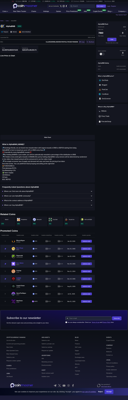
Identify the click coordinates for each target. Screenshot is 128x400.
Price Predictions (72, 11)
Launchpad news (80, 360)
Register (113, 6)
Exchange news (79, 357)
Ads (43, 358)
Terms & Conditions (112, 363)
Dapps (77, 350)
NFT (76, 367)
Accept (109, 391)
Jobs (85, 11)
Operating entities (111, 376)
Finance (77, 343)
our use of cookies (89, 392)
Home (1, 20)
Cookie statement (111, 369)
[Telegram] (55, 385)
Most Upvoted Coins (12, 350)
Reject (100, 391)
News (76, 340)
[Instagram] (63, 6)
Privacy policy (110, 366)
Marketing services (47, 362)
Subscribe (117, 318)
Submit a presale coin (48, 343)
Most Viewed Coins (12, 354)
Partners (108, 348)
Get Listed (100, 6)
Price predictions (11, 368)
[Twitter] (61, 6)
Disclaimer (109, 373)
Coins (4, 11)
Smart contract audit (48, 373)
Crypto (77, 374)
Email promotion (46, 365)
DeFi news (78, 347)
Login (108, 6)
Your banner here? (121, 15)
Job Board (9, 376)
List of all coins (10, 340)
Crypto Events (97, 11)
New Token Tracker (19, 11)
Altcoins (77, 364)
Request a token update (13, 360)
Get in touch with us (106, 386)
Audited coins (46, 376)
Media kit (109, 351)
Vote (111, 39)
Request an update (47, 350)
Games (58, 11)
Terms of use (95, 322)
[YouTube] (64, 385)
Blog (109, 11)
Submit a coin (10, 357)
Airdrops (46, 11)
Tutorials (77, 371)
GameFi (77, 354)
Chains (33, 11)
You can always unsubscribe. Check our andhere (90, 322)
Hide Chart (47, 137)
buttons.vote (86, 241)
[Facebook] (66, 6)
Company (121, 11)
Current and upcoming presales (15, 343)
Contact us (109, 355)
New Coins (9, 347)
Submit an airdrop (47, 347)
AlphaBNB (13, 20)
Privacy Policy (106, 322)
